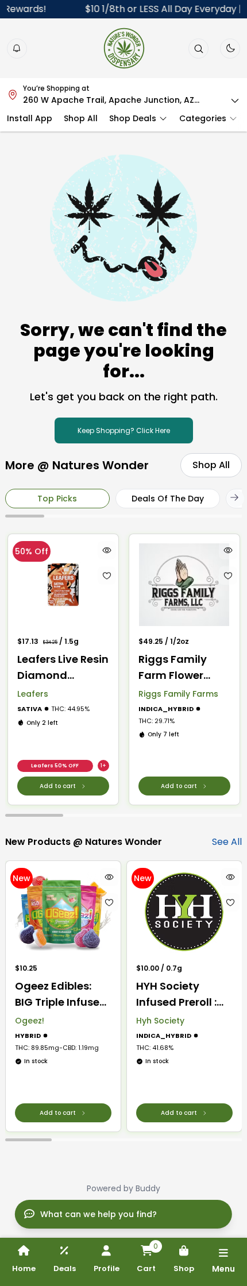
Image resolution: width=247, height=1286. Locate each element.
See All (227, 841)
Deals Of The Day (168, 498)
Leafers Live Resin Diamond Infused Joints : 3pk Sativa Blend (63, 667)
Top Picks (57, 498)
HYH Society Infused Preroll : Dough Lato (176, 994)
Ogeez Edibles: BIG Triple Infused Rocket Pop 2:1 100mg (61, 994)
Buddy (148, 1188)
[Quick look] (106, 550)
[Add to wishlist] (106, 575)
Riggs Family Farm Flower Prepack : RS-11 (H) (176, 667)
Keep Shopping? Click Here (124, 430)
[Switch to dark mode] (230, 48)
